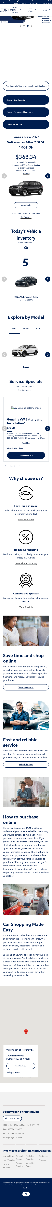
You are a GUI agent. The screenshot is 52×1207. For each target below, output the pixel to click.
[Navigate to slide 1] (20, 26)
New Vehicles (8, 1156)
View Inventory (26, 687)
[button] (26, 1032)
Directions (43, 1160)
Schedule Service (24, 390)
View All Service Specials (24, 386)
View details (26, 205)
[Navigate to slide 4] (31, 26)
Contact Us (14, 1118)
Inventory (9, 1150)
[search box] (26, 84)
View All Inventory (25, 242)
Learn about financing (26, 563)
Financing (32, 1150)
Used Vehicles (9, 1160)
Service (21, 1150)
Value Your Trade (26, 519)
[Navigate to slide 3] (28, 26)
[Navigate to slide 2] (24, 26)
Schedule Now (26, 764)
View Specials (26, 607)
